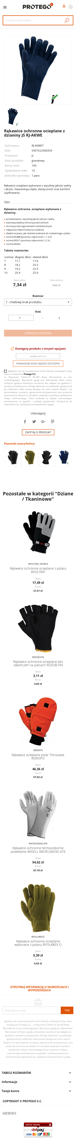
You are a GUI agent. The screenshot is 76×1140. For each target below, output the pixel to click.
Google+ (43, 421)
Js (33, 155)
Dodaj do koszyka (38, 333)
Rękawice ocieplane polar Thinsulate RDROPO (38, 756)
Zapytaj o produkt (38, 432)
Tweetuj (34, 421)
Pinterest (52, 421)
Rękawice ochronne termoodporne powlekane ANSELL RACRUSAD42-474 (38, 849)
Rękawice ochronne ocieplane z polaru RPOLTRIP (38, 570)
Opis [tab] (7, 202)
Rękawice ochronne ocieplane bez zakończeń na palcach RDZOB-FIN (38, 663)
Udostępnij (24, 421)
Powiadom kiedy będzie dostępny (38, 363)
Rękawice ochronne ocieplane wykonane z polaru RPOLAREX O (38, 943)
